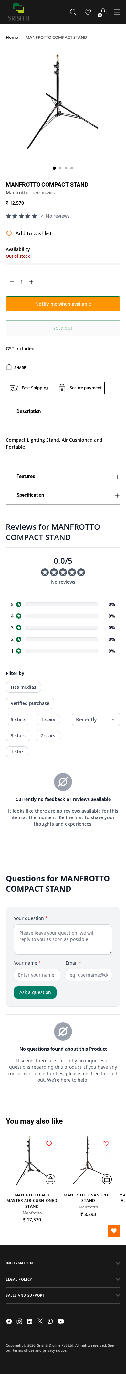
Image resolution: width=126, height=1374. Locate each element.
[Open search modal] (72, 12)
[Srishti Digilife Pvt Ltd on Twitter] (41, 1322)
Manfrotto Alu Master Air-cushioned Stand (32, 1200)
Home (12, 37)
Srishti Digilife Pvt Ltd (55, 1345)
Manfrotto (17, 192)
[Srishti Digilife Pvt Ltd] (19, 12)
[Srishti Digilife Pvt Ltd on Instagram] (20, 1322)
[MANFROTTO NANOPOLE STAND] (88, 1161)
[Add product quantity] (31, 281)
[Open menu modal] (116, 12)
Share (20, 367)
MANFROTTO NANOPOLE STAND (88, 1197)
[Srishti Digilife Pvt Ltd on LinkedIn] (30, 1322)
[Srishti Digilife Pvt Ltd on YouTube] (61, 1322)
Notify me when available (63, 304)
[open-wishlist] (114, 1231)
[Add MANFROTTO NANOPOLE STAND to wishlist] (105, 1144)
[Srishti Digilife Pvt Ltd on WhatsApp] (51, 1322)
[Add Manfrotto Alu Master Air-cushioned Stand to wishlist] (49, 1144)
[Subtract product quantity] (12, 281)
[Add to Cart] (50, 1179)
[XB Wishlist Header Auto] (87, 11)
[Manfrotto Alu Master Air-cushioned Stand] (32, 1161)
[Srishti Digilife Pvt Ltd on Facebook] (10, 1322)
